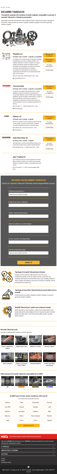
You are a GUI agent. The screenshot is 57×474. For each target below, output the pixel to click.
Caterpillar (35, 402)
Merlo (22, 416)
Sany (7, 420)
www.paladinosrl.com (19, 78)
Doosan (49, 402)
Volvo (35, 420)
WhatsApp (50, 70)
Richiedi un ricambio (50, 60)
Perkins (49, 416)
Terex (21, 420)
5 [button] (33, 389)
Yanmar (49, 420)
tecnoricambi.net (18, 108)
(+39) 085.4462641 (49, 122)
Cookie (3, 460)
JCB (49, 407)
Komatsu (21, 411)
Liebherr (35, 411)
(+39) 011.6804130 (49, 92)
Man (49, 411)
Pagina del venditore (50, 55)
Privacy (3, 458)
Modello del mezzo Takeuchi (18, 202)
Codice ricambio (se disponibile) (19, 239)
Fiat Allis (7, 407)
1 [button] (24, 389)
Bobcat (7, 402)
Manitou (7, 416)
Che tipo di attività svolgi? (17, 250)
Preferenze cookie (6, 462)
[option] (7, 382)
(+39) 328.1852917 (49, 65)
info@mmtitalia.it (40, 470)
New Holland (35, 416)
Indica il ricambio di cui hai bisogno (20, 224)
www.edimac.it (18, 130)
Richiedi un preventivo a (16, 191)
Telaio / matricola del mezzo (18, 213)
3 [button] (28, 389)
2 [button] (26, 389)
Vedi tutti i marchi (28, 425)
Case (21, 402)
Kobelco (7, 411)
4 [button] (30, 389)
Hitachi (21, 407)
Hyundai (35, 407)
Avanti (28, 262)
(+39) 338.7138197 (49, 144)
